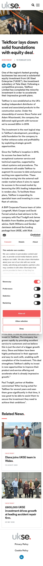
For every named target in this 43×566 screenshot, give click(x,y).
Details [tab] (21, 242)
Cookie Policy (21, 550)
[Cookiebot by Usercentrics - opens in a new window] (30, 235)
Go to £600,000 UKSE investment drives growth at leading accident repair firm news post (21, 477)
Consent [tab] (7, 242)
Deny (21, 329)
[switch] (37, 289)
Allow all (21, 313)
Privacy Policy (21, 544)
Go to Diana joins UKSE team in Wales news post (21, 426)
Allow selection (21, 321)
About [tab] (35, 242)
